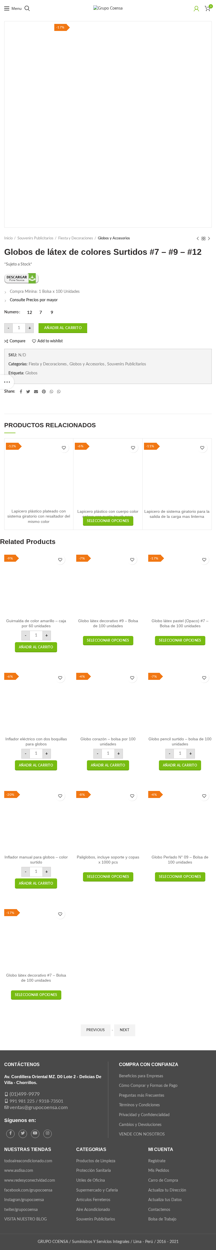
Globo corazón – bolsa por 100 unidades (108, 741)
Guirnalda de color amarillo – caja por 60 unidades (36, 623)
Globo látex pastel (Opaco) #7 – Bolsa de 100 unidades (180, 623)
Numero (11, 312)
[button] (36, 647)
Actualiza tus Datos (165, 1200)
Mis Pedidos (158, 1171)
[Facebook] (21, 391)
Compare (17, 341)
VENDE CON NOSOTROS (142, 1134)
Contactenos (159, 1210)
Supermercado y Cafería (97, 1190)
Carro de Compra (163, 1180)
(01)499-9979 (25, 1094)
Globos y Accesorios (114, 238)
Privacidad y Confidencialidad (144, 1115)
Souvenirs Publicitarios (35, 238)
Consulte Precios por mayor (34, 300)
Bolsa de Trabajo (162, 1219)
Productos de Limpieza (95, 1161)
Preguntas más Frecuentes (141, 1096)
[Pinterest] (44, 391)
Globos (31, 373)
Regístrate (156, 1161)
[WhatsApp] (51, 391)
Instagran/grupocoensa (24, 1200)
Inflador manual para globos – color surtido (36, 859)
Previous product (198, 238)
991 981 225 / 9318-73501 (36, 1101)
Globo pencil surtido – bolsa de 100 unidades (180, 741)
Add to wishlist (50, 341)
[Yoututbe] (35, 1134)
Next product (209, 238)
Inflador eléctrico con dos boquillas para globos (36, 741)
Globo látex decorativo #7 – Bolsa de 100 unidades (36, 978)
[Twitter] (28, 391)
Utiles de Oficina (90, 1180)
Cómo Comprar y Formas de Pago (148, 1086)
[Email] (36, 391)
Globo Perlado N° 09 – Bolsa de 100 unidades (180, 859)
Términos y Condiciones (139, 1105)
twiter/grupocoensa (21, 1210)
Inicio (8, 238)
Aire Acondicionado (93, 1210)
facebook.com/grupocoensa (28, 1190)
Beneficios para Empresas (141, 1076)
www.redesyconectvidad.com (29, 1180)
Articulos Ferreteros (93, 1200)
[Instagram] (47, 1134)
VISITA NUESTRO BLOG (25, 1219)
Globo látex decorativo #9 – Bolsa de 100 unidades (108, 623)
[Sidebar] (7, 382)
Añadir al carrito (63, 328)
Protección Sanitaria (93, 1171)
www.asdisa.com (18, 1171)
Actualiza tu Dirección (167, 1190)
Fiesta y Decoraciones (75, 238)
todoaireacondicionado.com (28, 1161)
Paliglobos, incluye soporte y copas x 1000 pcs (108, 859)
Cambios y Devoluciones (140, 1125)
